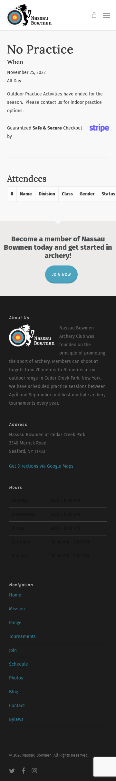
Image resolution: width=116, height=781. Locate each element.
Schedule (18, 664)
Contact (17, 705)
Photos (16, 678)
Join (13, 650)
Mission (17, 609)
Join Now (61, 274)
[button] (106, 15)
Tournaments (22, 636)
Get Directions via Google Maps (41, 466)
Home (15, 595)
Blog (13, 692)
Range (15, 622)
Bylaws (16, 719)
